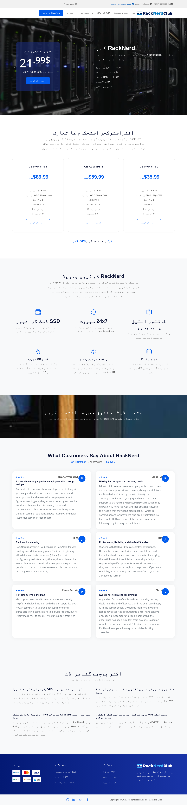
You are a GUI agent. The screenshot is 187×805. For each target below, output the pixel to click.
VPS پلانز (79, 241)
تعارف (70, 13)
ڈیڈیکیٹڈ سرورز (85, 13)
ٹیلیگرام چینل (142, 4)
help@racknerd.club (162, 4)
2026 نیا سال (61, 777)
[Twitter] (80, 800)
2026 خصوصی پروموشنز (121, 4)
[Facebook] (87, 800)
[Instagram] (67, 800)
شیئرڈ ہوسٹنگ (121, 13)
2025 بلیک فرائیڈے (64, 782)
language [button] (70, 4)
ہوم (133, 13)
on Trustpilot (78, 462)
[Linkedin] (73, 800)
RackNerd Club (155, 800)
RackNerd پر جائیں (51, 13)
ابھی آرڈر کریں (38, 81)
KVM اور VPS (103, 13)
